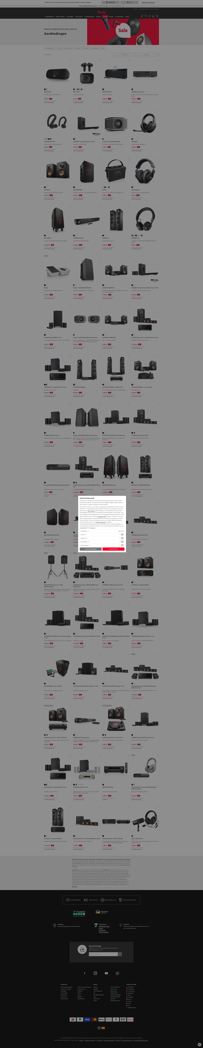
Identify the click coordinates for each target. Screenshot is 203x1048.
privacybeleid (83, 527)
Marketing (83, 538)
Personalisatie (84, 541)
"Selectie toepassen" (101, 522)
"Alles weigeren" (91, 510)
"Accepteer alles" (102, 516)
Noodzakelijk (84, 531)
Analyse (82, 534)
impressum (92, 527)
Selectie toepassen (90, 549)
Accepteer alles (113, 549)
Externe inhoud (84, 545)
